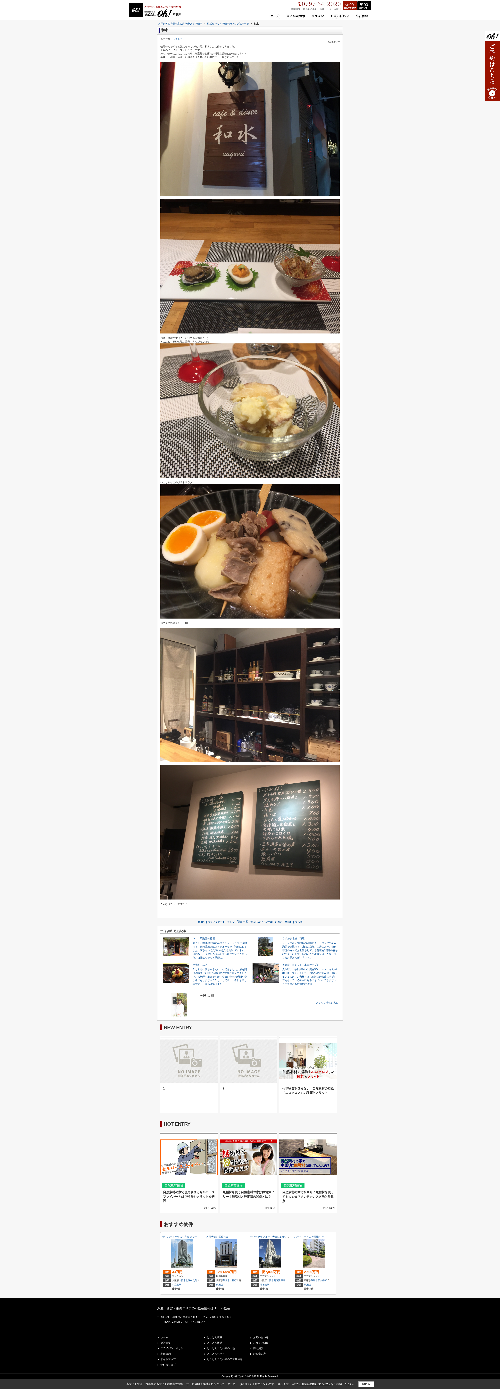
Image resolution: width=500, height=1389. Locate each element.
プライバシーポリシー (173, 1348)
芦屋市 (226, 1280)
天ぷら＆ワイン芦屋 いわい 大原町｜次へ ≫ (276, 921)
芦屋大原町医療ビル (217, 1236)
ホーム (164, 1337)
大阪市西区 (272, 1280)
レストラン (179, 39)
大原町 (233, 1280)
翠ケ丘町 (322, 1280)
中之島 (193, 1280)
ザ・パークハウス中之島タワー (179, 1236)
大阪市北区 (184, 1280)
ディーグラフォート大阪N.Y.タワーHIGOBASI (275, 1236)
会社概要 (166, 1342)
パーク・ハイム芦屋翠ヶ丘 (309, 1236)
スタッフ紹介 (260, 1342)
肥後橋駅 (264, 1284)
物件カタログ (168, 1364)
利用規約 (166, 1353)
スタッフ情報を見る (327, 1002)
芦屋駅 (219, 1284)
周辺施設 (258, 1348)
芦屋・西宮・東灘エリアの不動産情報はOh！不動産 (193, 1308)
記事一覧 (242, 921)
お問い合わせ (260, 1337)
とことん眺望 (214, 1337)
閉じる (366, 1384)
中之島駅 (176, 1284)
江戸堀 (281, 1280)
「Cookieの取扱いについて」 (315, 1384)
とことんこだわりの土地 (221, 1348)
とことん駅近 (214, 1342)
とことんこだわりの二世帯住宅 (224, 1359)
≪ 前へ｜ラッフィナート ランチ (216, 921)
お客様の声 (259, 1353)
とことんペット (216, 1353)
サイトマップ (168, 1359)
